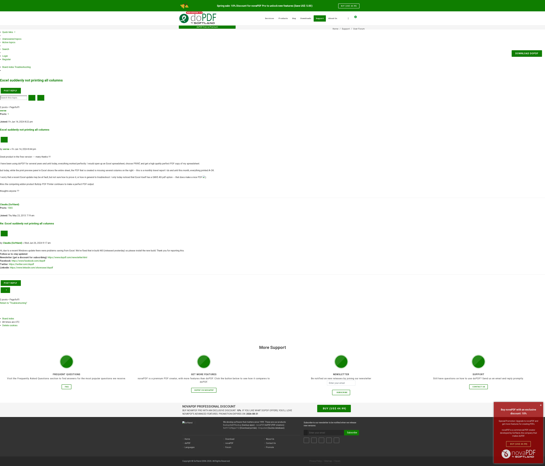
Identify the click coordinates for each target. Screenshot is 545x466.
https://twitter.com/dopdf (21, 264)
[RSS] (336, 440)
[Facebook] (306, 440)
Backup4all (228, 425)
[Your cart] (354, 18)
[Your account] (359, 17)
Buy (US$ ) (349, 6)
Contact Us (478, 387)
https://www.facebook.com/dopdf (28, 260)
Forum (228, 447)
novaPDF (260, 425)
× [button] (541, 405)
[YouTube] (329, 440)
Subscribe (341, 392)
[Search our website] (363, 18)
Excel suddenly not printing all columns (31, 80)
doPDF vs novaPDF (204, 390)
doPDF (187, 443)
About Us (270, 439)
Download (229, 439)
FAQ (67, 387)
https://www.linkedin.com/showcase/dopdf (31, 267)
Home (187, 439)
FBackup (237, 425)
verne (3, 110)
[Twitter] (314, 440)
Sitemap (328, 461)
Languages (190, 447)
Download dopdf (526, 53)
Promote (270, 447)
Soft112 (226, 428)
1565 (10, 208)
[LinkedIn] (321, 440)
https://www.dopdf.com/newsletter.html (67, 257)
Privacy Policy (316, 461)
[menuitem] (11, 39)
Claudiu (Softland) (9, 204)
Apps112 (235, 428)
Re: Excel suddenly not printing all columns (27, 223)
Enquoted (262, 428)
